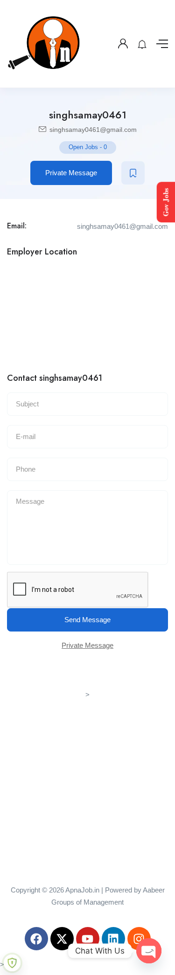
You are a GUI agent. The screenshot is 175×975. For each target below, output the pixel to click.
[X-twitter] (62, 938)
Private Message (71, 173)
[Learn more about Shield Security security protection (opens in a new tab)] (12, 962)
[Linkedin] (113, 938)
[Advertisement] (87, 788)
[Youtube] (87, 938)
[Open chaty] (148, 950)
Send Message (87, 620)
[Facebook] (36, 938)
